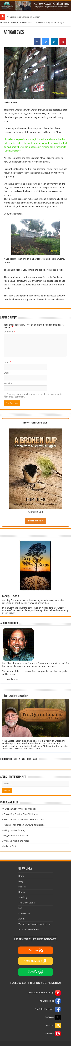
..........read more (10, 679)
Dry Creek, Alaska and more (15, 841)
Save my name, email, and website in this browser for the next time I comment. (33, 395)
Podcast (22, 886)
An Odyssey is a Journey (14, 830)
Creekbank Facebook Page (41, 992)
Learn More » (35, 520)
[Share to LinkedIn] (54, 44)
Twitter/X (49, 1017)
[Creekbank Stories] (35, 6)
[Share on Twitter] (45, 44)
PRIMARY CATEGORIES (22, 22)
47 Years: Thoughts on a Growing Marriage (23, 825)
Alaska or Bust (9, 846)
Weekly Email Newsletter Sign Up (34, 924)
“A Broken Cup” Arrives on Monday (23, 16)
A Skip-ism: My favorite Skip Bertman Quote (23, 819)
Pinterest (49, 1033)
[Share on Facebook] (37, 44)
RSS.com (33, 950)
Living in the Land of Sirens (15, 835)
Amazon (50, 1025)
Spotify (32, 971)
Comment (9, 331)
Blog (20, 881)
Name (7, 362)
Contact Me (24, 913)
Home (5, 22)
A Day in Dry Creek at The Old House (20, 814)
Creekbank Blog (42, 22)
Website (8, 383)
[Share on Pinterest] (62, 44)
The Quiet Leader (27, 902)
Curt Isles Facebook (44, 1009)
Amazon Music (33, 961)
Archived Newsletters (28, 929)
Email (7, 373)
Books (21, 892)
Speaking (23, 897)
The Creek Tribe (46, 1001)
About (21, 918)
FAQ (20, 908)
